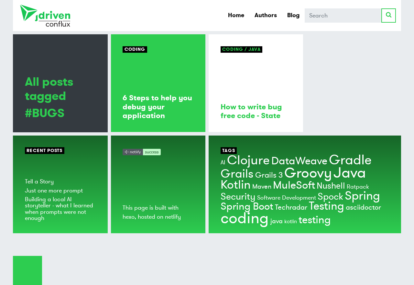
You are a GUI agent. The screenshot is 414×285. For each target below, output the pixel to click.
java (276, 221)
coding (245, 218)
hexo (129, 217)
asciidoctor (363, 207)
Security (238, 197)
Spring (362, 196)
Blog (293, 15)
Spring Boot (247, 206)
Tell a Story (39, 181)
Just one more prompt (54, 190)
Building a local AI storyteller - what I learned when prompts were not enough (59, 208)
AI (223, 162)
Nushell (331, 186)
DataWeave (299, 161)
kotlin (290, 221)
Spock (330, 197)
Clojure (248, 160)
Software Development (286, 198)
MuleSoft (294, 185)
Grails (237, 174)
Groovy (308, 173)
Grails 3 (269, 175)
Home (236, 15)
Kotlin (236, 185)
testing (315, 220)
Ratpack (358, 187)
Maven (261, 186)
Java (349, 173)
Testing (326, 206)
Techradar (291, 207)
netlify (173, 217)
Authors (266, 15)
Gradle (350, 160)
